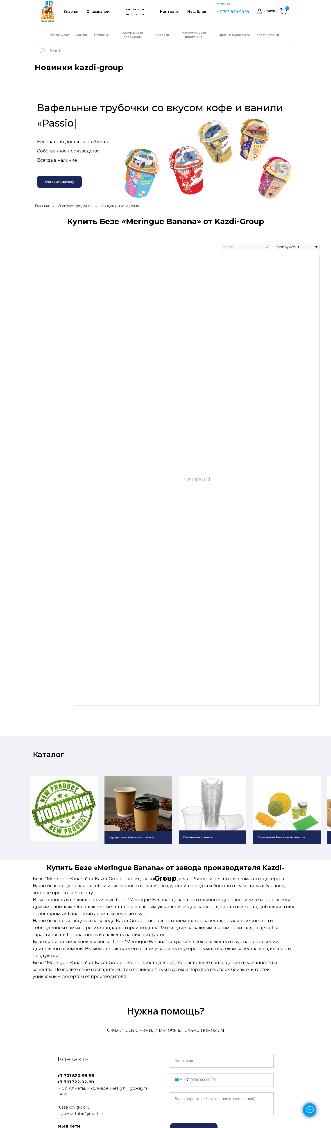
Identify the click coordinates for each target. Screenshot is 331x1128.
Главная (42, 206)
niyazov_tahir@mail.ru (80, 1113)
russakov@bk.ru (73, 1107)
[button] (59, 182)
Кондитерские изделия (120, 206)
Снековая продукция (75, 206)
